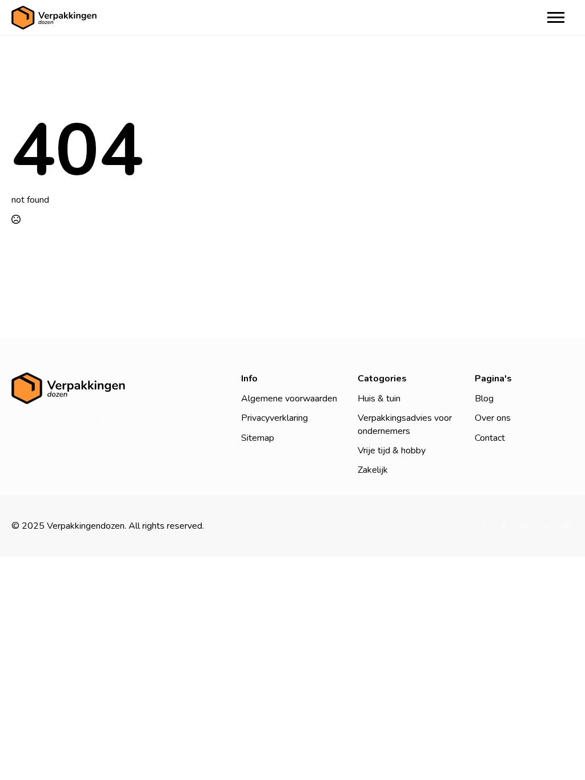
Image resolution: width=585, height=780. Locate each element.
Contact (490, 438)
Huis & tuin (379, 398)
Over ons (493, 418)
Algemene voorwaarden (289, 398)
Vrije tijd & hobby (392, 450)
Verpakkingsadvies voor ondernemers (405, 424)
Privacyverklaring (274, 418)
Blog (484, 398)
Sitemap (257, 438)
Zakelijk (373, 470)
